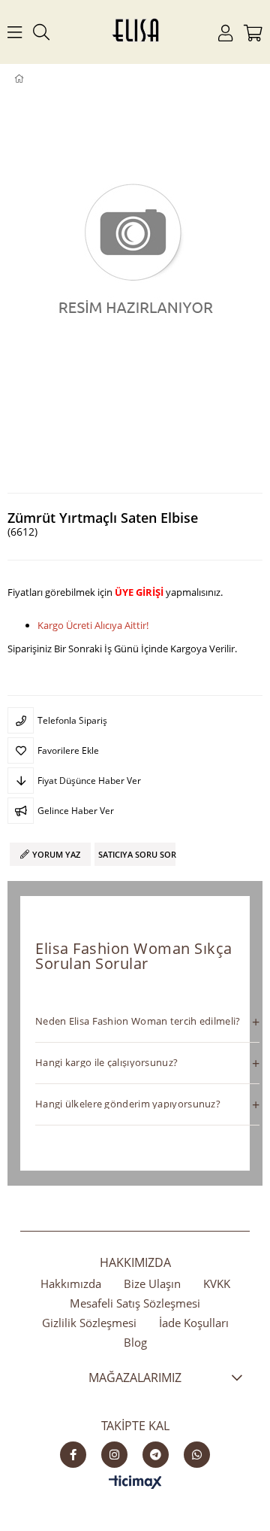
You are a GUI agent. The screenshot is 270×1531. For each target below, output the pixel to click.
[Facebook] (73, 1454)
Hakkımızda (70, 1283)
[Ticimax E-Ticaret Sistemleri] (135, 1482)
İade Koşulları (194, 1322)
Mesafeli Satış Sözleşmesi (135, 1303)
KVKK (216, 1283)
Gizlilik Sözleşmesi (89, 1322)
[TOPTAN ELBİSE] (43, 79)
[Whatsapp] (197, 1454)
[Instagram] (114, 1454)
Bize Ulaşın (152, 1283)
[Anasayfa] (30, 79)
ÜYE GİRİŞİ (139, 592)
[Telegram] (155, 1454)
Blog (135, 1342)
